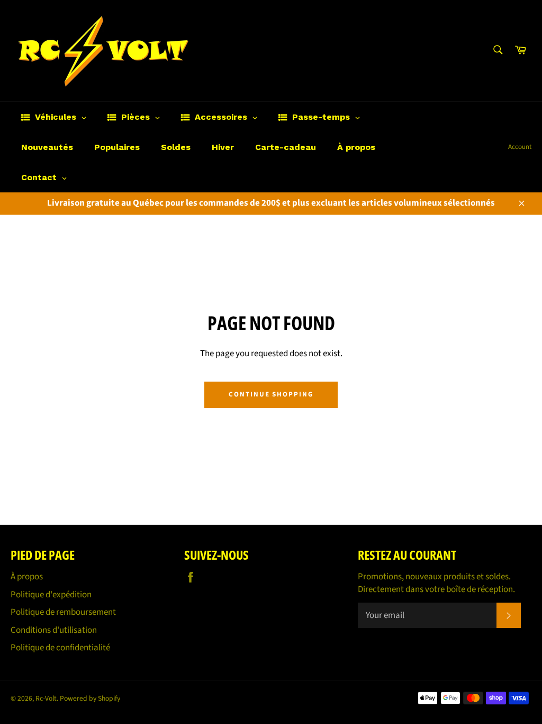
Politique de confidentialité (60, 647)
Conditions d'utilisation (54, 630)
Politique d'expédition (51, 594)
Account (519, 147)
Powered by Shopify (90, 698)
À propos (27, 576)
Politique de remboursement (63, 612)
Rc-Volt (46, 698)
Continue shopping (271, 394)
